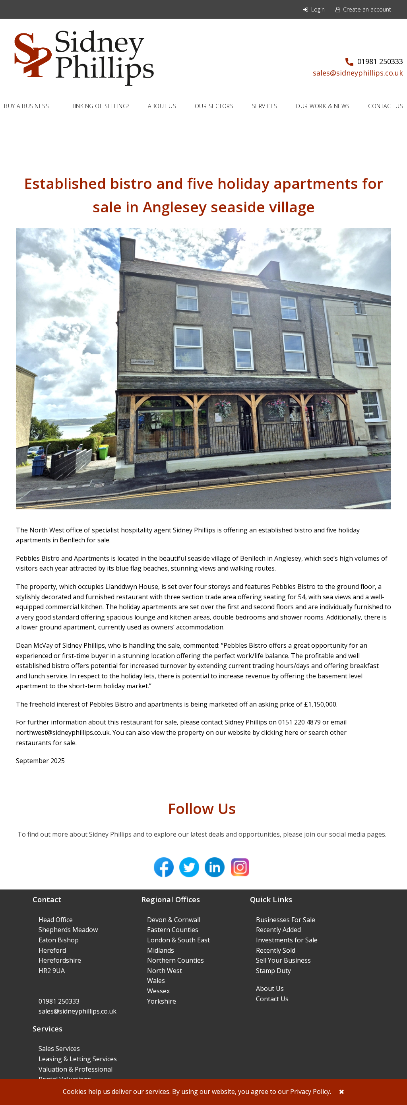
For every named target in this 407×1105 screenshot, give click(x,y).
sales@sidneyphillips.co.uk (358, 73)
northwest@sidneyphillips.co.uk (63, 732)
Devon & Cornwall (173, 919)
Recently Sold (275, 950)
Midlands (160, 950)
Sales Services (59, 1048)
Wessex (158, 991)
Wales (156, 980)
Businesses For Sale (285, 919)
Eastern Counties (172, 929)
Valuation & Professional (75, 1069)
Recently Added (278, 929)
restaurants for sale (46, 742)
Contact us (385, 106)
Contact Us (272, 998)
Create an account (366, 9)
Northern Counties (175, 960)
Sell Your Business (283, 960)
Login (317, 9)
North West (164, 970)
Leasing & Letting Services (78, 1059)
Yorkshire (161, 1001)
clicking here (279, 732)
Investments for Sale (287, 940)
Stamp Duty (273, 970)
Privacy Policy (310, 1091)
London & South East (178, 940)
